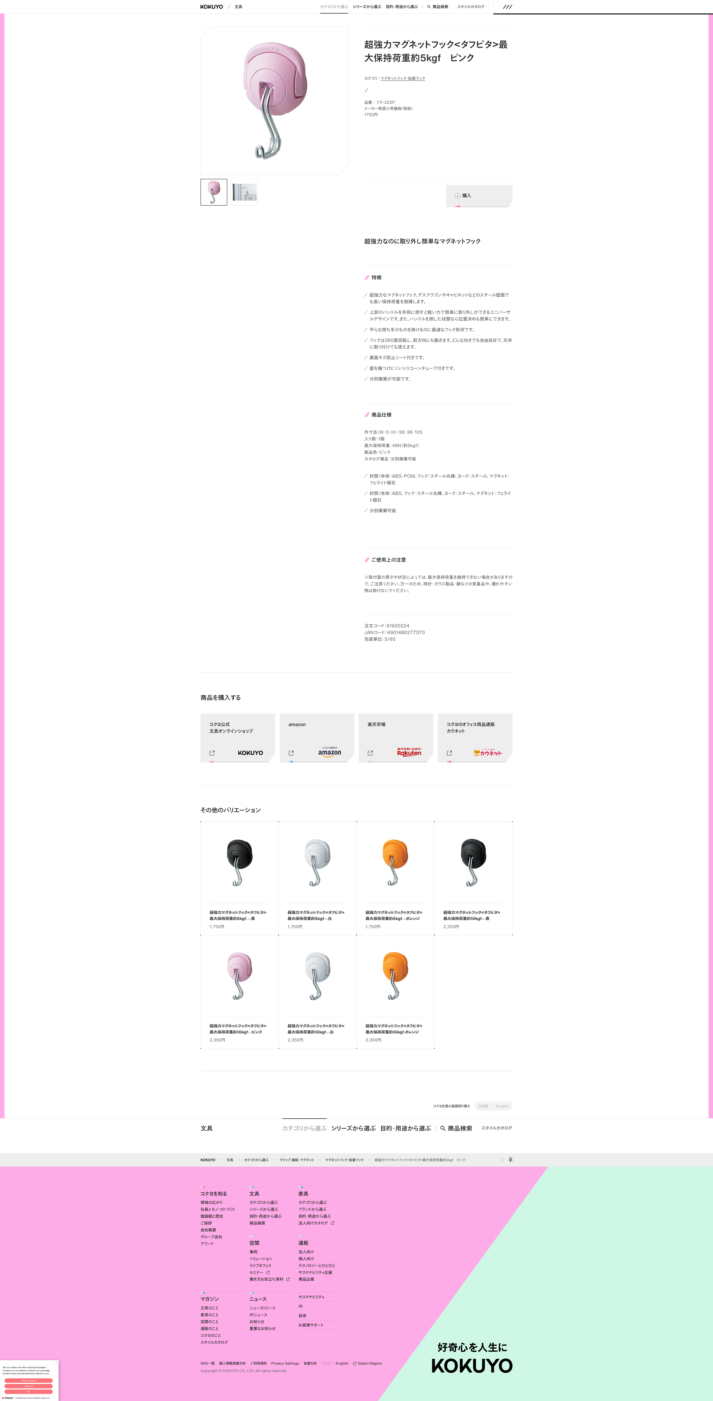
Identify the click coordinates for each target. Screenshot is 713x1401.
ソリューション (261, 1259)
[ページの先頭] (510, 1160)
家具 (303, 1193)
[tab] (214, 192)
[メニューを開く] (507, 7)
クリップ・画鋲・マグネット (297, 1160)
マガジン (209, 1299)
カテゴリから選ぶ (334, 7)
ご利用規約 (258, 1363)
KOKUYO (208, 1160)
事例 (253, 1252)
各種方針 (310, 1363)
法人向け (306, 1252)
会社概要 (208, 1230)
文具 (238, 7)
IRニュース (258, 1315)
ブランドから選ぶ (313, 1209)
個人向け (306, 1259)
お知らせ (257, 1322)
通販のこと (210, 1328)
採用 (302, 1316)
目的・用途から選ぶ (402, 7)
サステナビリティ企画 (315, 1272)
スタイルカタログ (471, 7)
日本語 (483, 1106)
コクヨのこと (211, 1335)
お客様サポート (311, 1325)
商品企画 (306, 1279)
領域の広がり (212, 1202)
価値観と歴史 (212, 1216)
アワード (207, 1244)
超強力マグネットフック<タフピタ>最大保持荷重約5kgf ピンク (420, 1160)
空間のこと (210, 1322)
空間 (254, 1243)
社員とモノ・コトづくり (218, 1209)
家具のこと (210, 1315)
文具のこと (210, 1308)
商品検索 (440, 7)
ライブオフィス (260, 1265)
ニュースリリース (262, 1308)
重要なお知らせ (263, 1328)
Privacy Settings (28, 1380)
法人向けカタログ (314, 1223)
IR (301, 1306)
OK (28, 1392)
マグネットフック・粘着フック (402, 78)
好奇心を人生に (472, 1347)
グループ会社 (211, 1237)
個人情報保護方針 (232, 1363)
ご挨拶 (206, 1223)
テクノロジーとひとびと (317, 1265)
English (502, 1106)
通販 (303, 1243)
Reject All (29, 1386)
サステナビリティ (311, 1297)
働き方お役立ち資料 (267, 1279)
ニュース (258, 1299)
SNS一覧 (208, 1363)
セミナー (257, 1272)
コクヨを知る (213, 1193)
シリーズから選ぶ (367, 7)
